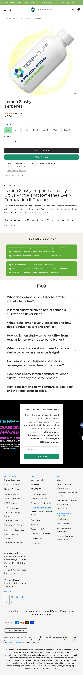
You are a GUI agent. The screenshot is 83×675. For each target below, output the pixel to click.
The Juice (35, 543)
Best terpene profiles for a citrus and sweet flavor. (32, 264)
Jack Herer (36, 520)
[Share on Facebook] (12, 175)
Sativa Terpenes (12, 480)
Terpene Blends (12, 494)
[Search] (10, 10)
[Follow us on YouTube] (22, 597)
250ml (67, 130)
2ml (8, 130)
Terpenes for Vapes (13, 525)
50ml (45, 130)
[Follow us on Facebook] (7, 597)
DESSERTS (36, 489)
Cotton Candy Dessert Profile (41, 513)
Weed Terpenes (12, 499)
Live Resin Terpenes (14, 530)
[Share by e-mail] (22, 175)
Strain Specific (37, 480)
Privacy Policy (67, 611)
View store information (16, 171)
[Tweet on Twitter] (19, 175)
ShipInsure (36, 614)
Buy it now (41, 157)
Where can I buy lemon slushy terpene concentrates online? (36, 255)
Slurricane (35, 524)
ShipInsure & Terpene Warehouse (67, 502)
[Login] (73, 10)
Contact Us (62, 509)
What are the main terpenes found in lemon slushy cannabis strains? (39, 248)
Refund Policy (50, 611)
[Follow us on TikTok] (7, 602)
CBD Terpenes (11, 503)
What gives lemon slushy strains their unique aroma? (33, 251)
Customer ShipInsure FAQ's (67, 494)
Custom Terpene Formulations (65, 538)
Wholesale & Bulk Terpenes (65, 530)
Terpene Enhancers (13, 543)
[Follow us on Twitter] (12, 597)
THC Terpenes (11, 508)
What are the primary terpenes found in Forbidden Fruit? (35, 272)
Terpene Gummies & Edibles (14, 514)
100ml (56, 130)
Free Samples (63, 524)
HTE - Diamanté (38, 494)
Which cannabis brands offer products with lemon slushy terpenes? (39, 268)
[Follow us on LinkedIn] (12, 602)
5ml (16, 130)
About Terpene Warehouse (64, 486)
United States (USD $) (15, 630)
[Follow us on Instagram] (17, 597)
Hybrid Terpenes (12, 489)
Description (9, 185)
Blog (59, 480)
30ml (35, 130)
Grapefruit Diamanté (40, 534)
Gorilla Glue (36, 538)
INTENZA (35, 485)
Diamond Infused (39, 499)
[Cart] (78, 10)
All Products (22, 18)
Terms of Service (14, 611)
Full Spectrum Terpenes (11, 536)
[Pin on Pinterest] (15, 175)
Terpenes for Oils (12, 521)
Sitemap (48, 614)
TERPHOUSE (9, 18)
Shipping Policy (33, 611)
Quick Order (62, 519)
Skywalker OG (37, 529)
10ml (25, 130)
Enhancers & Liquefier (41, 503)
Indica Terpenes (12, 485)
